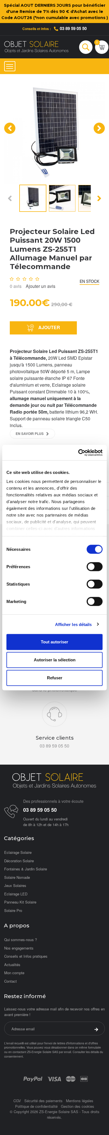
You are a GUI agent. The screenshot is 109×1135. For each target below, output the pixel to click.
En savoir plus (30, 433)
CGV (17, 1100)
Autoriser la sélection (54, 659)
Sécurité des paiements (43, 1100)
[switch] (95, 566)
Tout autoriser (54, 641)
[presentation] (9, 128)
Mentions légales (79, 1100)
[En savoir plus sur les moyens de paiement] (32, 1078)
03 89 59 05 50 (73, 28)
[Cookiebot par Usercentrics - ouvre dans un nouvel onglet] (78, 452)
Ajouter (48, 327)
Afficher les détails (73, 624)
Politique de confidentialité (36, 1106)
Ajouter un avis (40, 286)
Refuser (54, 677)
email (67, 1052)
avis (16, 286)
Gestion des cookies (77, 1106)
